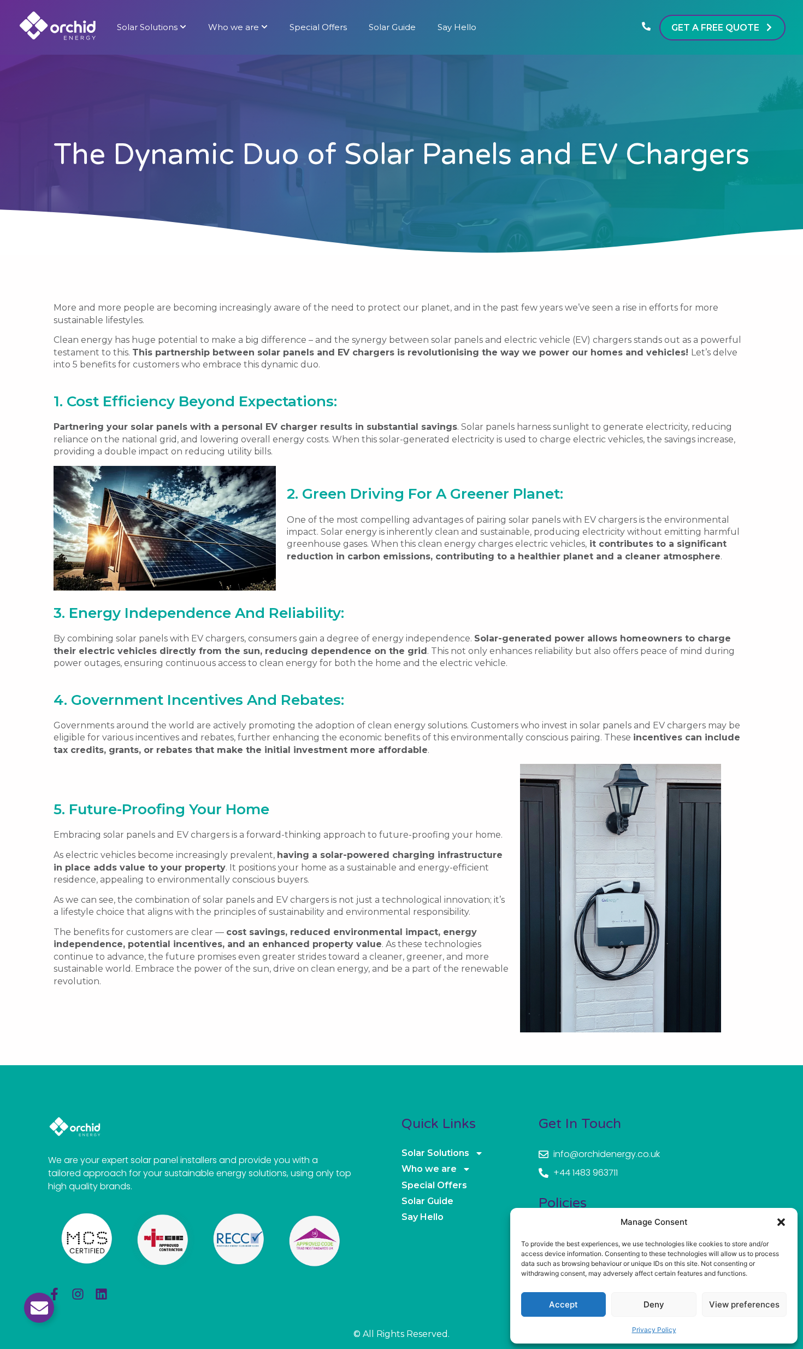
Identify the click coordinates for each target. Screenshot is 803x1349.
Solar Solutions (147, 27)
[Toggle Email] (39, 1308)
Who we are (233, 27)
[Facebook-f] (54, 1294)
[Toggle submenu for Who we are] (263, 27)
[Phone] (646, 27)
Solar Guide (392, 27)
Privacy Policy (654, 1329)
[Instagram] (78, 1294)
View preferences (744, 1304)
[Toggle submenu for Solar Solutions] (182, 27)
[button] (781, 1222)
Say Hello (457, 27)
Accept (563, 1304)
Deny (653, 1304)
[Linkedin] (101, 1294)
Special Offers (318, 27)
